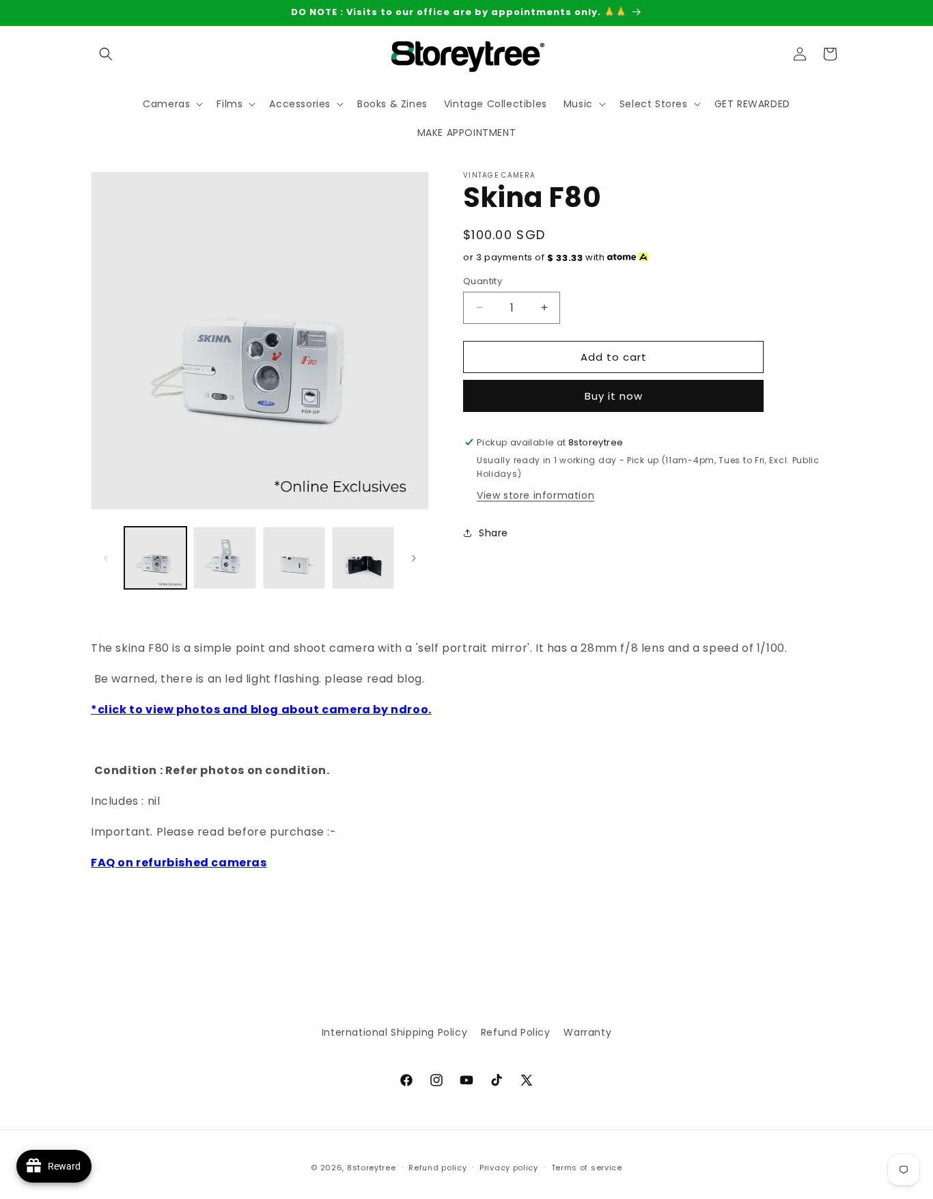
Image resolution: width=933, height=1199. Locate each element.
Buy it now (614, 396)
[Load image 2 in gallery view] (224, 558)
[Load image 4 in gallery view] (363, 558)
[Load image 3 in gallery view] (294, 558)
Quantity (482, 280)
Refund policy (437, 1167)
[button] (106, 54)
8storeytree (371, 1167)
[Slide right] (414, 558)
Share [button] (493, 533)
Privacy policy (508, 1167)
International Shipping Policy (394, 1032)
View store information (535, 494)
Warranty (587, 1032)
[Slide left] (106, 558)
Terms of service (586, 1167)
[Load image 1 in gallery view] (155, 558)
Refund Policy (516, 1032)
